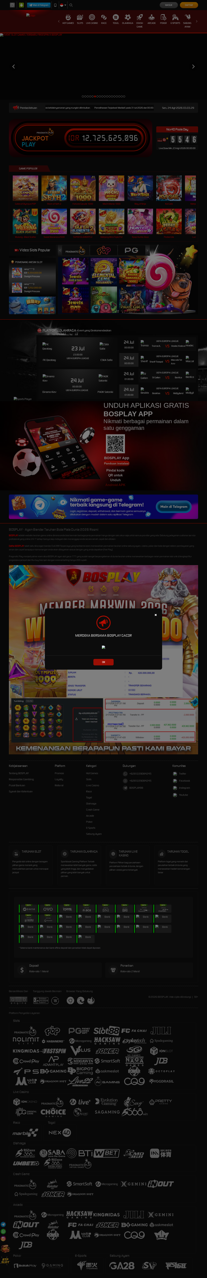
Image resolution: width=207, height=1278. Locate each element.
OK (103, 662)
